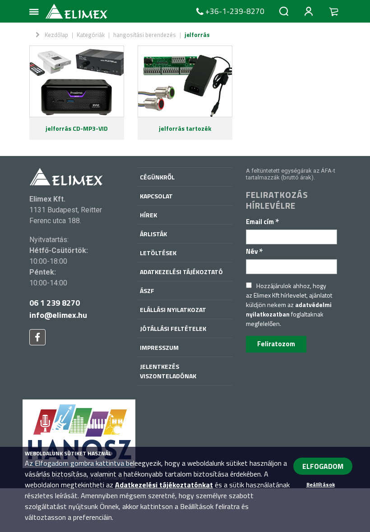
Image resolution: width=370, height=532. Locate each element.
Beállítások (320, 484)
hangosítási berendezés (144, 34)
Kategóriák (91, 34)
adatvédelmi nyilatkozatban (289, 309)
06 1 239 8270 (54, 303)
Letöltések (158, 252)
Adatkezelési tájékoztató (181, 271)
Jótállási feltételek (173, 328)
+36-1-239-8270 (234, 11)
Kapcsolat (156, 196)
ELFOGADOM (322, 466)
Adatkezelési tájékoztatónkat (164, 484)
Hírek (148, 215)
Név (254, 251)
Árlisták (153, 233)
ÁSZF (147, 290)
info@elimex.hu (58, 315)
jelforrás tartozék (185, 128)
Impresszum (159, 347)
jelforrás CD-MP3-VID (77, 128)
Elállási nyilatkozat (173, 309)
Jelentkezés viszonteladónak (168, 371)
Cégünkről (157, 177)
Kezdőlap (56, 34)
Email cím (262, 221)
